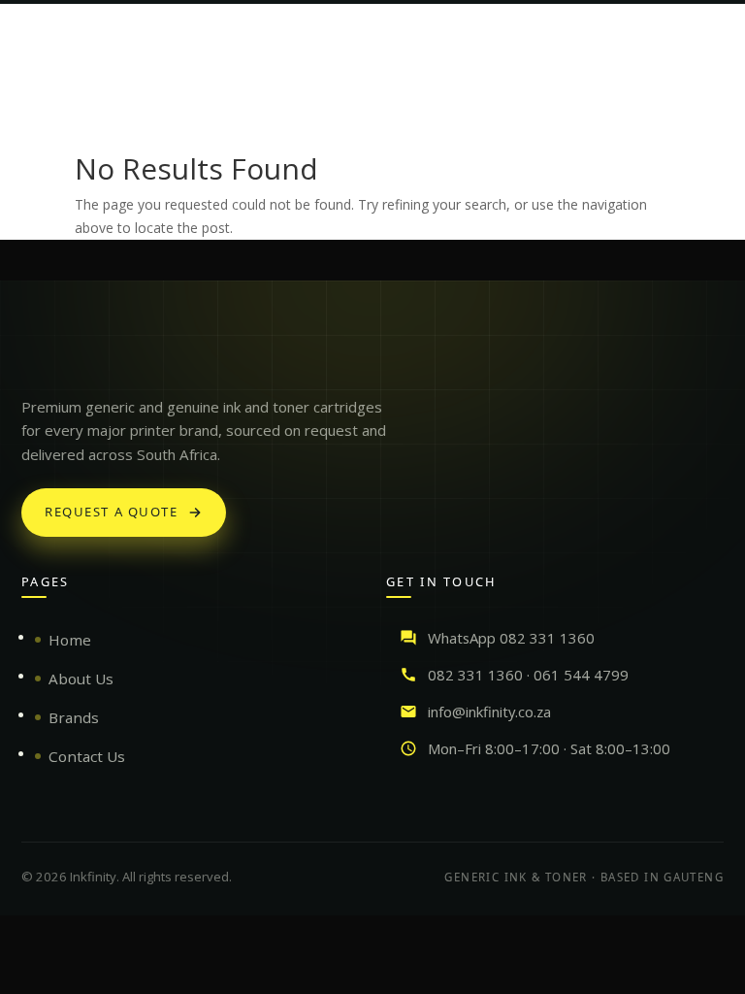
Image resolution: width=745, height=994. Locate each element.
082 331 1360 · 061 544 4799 (528, 674)
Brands (74, 717)
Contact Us (87, 756)
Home (70, 639)
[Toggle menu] (708, 33)
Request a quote (111, 511)
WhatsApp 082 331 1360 (511, 637)
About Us (81, 678)
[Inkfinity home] (40, 358)
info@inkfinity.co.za (489, 711)
